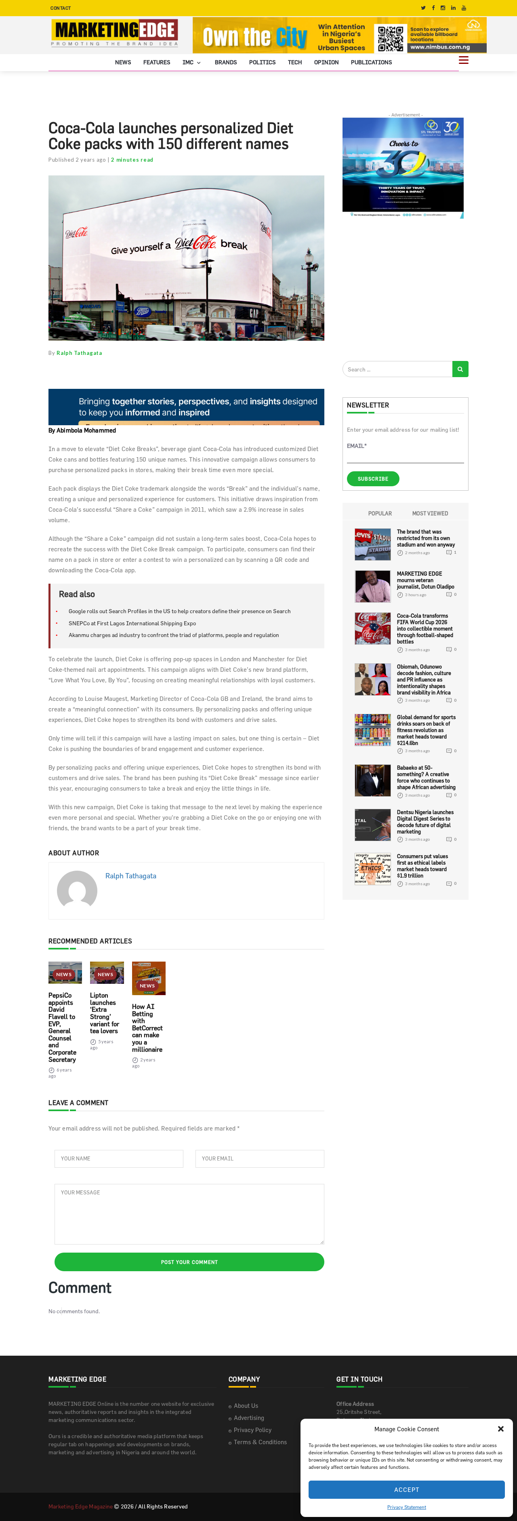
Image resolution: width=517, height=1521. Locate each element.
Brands (226, 62)
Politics (262, 62)
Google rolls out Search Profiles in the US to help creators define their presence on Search (180, 611)
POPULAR (380, 513)
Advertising (249, 1417)
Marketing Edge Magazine (80, 1506)
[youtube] (464, 8)
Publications (371, 62)
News (123, 62)
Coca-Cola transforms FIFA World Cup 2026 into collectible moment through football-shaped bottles (425, 628)
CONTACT (60, 8)
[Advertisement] (403, 289)
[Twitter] (423, 8)
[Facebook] (433, 8)
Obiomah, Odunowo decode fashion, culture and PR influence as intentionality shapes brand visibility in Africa (424, 679)
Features (156, 62)
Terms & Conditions (260, 1442)
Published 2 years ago (77, 159)
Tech (295, 62)
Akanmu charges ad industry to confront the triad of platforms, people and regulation (174, 634)
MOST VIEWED (430, 513)
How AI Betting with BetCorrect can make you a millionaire (147, 1028)
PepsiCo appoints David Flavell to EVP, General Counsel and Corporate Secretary (62, 1027)
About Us (246, 1405)
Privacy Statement (406, 1507)
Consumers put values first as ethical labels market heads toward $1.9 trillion (422, 866)
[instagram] (443, 8)
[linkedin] (453, 8)
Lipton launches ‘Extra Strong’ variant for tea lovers (104, 1012)
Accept (407, 1489)
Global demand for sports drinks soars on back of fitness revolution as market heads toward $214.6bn (426, 730)
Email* (357, 445)
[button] (501, 1429)
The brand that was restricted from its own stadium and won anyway (426, 538)
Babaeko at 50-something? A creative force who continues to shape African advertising (426, 777)
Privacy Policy (252, 1429)
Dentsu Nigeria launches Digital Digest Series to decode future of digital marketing (425, 822)
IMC (189, 62)
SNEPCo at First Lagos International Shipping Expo (132, 623)
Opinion (326, 62)
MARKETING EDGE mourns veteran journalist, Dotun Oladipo (425, 580)
